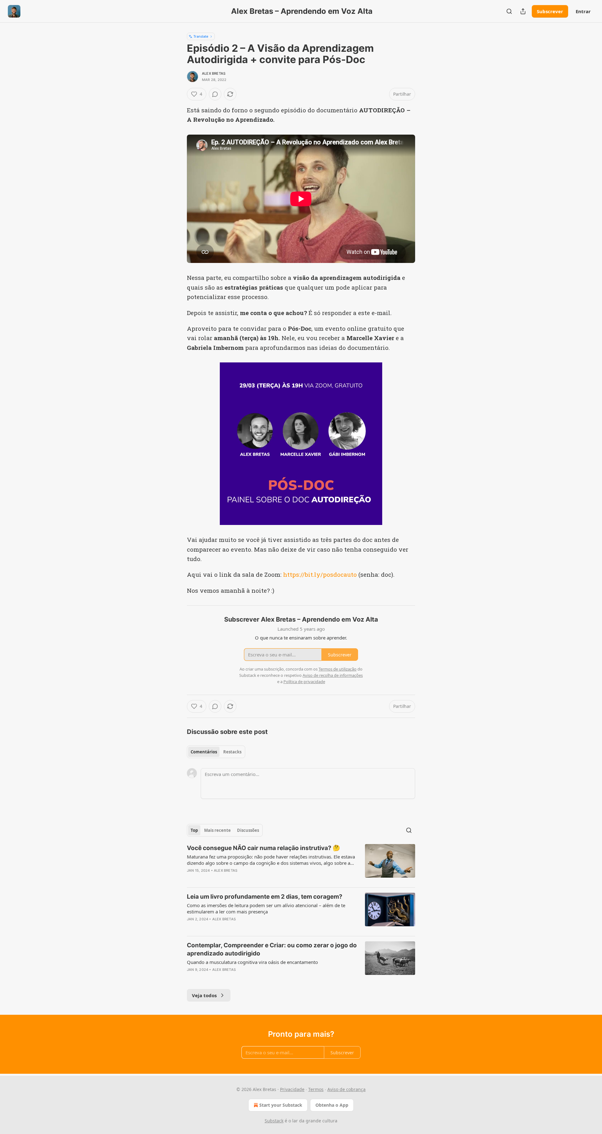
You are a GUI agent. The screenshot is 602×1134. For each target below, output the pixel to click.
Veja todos (204, 995)
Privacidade (292, 1089)
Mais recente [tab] (217, 830)
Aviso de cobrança (346, 1089)
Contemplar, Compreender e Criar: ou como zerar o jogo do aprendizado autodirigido (272, 949)
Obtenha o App (331, 1105)
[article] (301, 863)
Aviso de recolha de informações (333, 675)
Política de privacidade (304, 681)
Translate (200, 36)
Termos (316, 1089)
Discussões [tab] (248, 830)
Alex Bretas (213, 73)
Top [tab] (194, 830)
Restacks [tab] (232, 752)
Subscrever (550, 11)
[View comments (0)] (215, 94)
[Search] (509, 11)
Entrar (583, 11)
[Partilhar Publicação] (523, 11)
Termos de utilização (337, 669)
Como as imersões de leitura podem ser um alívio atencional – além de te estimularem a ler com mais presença (266, 908)
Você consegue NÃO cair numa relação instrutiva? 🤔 (263, 848)
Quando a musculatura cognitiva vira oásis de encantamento (252, 962)
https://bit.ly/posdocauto (320, 574)
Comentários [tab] (204, 752)
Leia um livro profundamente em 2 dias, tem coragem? (264, 896)
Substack (274, 1121)
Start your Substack (280, 1105)
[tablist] (216, 752)
